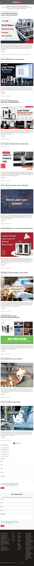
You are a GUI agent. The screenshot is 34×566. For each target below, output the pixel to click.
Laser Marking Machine (4, 12)
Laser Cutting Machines (5, 456)
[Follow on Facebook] (17, 562)
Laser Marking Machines (5, 451)
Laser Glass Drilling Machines (6, 454)
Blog (1, 11)
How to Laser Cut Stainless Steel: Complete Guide (14, 144)
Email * (2, 464)
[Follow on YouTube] (23, 562)
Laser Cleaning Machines (5, 447)
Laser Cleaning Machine (6, 11)
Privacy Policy (14, 562)
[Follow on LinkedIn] (22, 562)
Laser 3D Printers (4, 452)
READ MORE (3, 51)
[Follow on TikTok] (20, 562)
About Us (13, 536)
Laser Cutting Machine (14, 11)
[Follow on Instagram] (19, 562)
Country (2, 472)
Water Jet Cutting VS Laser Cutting (10, 402)
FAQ (12, 541)
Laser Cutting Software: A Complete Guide (12, 59)
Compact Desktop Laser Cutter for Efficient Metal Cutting (17, 228)
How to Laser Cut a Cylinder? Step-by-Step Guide (14, 185)
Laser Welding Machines (5, 449)
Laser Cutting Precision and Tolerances (11, 359)
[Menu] (1, 2)
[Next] (20, 443)
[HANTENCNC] (17, 2)
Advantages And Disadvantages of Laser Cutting (14, 272)
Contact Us (14, 540)
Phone (2, 468)
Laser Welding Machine (12, 12)
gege (10, 17)
